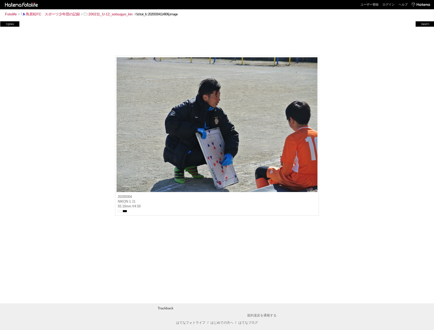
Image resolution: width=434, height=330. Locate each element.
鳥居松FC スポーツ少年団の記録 (53, 14)
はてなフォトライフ (190, 322)
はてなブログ (248, 322)
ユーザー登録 (369, 4)
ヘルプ (403, 4)
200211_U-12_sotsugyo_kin (110, 14)
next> (425, 24)
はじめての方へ (221, 322)
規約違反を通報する (262, 315)
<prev (10, 24)
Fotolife (11, 14)
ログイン (389, 4)
